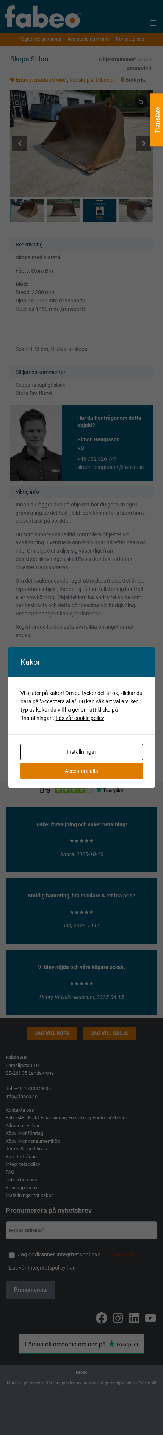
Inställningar (81, 752)
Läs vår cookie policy (80, 718)
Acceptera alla (81, 771)
